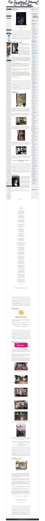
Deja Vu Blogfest (8, 91)
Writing (10, 182)
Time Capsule (8, 169)
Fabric (9, 96)
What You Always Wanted (35, 95)
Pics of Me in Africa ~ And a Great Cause (19, 342)
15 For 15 (8, 61)
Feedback (7, 99)
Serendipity (33, 147)
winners (7, 179)
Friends (9, 104)
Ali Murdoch (8, 64)
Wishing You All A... (15, 9)
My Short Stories (15, 6)
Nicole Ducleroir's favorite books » (8, 58)
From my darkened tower (35, 171)
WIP (9, 179)
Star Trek (9, 157)
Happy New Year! (34, 126)
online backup (10, 134)
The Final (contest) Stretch (16, 458)
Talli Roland (9, 164)
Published (8, 141)
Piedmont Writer (34, 79)
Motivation (9, 129)
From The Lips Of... (9, 105)
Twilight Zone (10, 171)
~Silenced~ (25, 496)
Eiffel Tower (9, 94)
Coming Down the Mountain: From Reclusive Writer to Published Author (34, 41)
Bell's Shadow (33, 181)
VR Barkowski (33, 174)
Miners (9, 127)
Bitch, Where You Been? (34, 115)
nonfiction (10, 132)
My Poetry (19, 6)
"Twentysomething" (34, 136)
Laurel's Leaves (34, 36)
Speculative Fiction (23, 478)
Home (7, 6)
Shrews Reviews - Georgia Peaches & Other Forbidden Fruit (35, 58)
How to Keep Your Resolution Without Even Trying (34, 145)
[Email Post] (20, 34)
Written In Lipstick (34, 162)
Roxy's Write (33, 176)
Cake (8, 76)
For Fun (9, 102)
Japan (7, 119)
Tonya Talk (33, 152)
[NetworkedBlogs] (9, 17)
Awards (7, 68)
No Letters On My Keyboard (34, 143)
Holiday (7, 114)
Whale (9, 178)
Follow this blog (9, 18)
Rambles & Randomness (33, 56)
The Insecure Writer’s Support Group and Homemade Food (34, 31)
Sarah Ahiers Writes (34, 89)
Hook (7, 115)
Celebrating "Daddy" (15, 175)
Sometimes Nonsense (34, 178)
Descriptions (8, 92)
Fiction (8, 100)
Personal (7, 137)
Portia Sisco (33, 92)
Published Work (31, 6)
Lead (7, 122)
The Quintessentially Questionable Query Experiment (34, 82)
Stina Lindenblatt (34, 182)
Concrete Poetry (8, 82)
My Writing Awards (22, 6)
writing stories (9, 183)
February (9, 194)
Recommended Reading (9, 144)
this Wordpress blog (19, 481)
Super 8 (7, 162)
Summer (7, 161)
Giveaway (8, 109)
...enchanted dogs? (34, 69)
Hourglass (10, 115)
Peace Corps (9, 136)
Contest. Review (9, 84)
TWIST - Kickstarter (34, 45)
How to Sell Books (34, 158)
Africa (9, 63)
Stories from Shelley (34, 100)
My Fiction (18, 512)
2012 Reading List (27, 6)
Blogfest (9, 72)
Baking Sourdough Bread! (35, 50)
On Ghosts (33, 156)
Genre (7, 107)
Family (10, 97)
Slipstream (20, 512)
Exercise (7, 96)
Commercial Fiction (8, 81)
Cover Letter (8, 85)
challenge (7, 79)
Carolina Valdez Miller (34, 165)
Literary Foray (8, 124)
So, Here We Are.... (34, 103)
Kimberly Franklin (34, 117)
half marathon (9, 112)
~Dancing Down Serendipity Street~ (34, 112)
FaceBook (7, 97)
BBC (10, 69)
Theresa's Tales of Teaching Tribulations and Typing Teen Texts (34, 53)
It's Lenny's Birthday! (15, 308)
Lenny (9, 122)
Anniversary (9, 66)
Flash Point (7, 102)
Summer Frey (10, 161)
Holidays (10, 114)
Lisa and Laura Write (34, 139)
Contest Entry (15, 512)
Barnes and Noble (8, 69)
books (7, 74)
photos (9, 137)
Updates (7, 173)
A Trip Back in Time (15, 92)
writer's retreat (8, 181)
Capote (10, 76)
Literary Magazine (9, 125)
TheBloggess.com (34, 27)
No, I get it (33, 65)
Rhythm (8, 146)
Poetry (7, 139)
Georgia (9, 107)
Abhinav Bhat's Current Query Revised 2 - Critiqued (34, 84)
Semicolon (9, 149)
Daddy (9, 89)
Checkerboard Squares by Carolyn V (34, 64)
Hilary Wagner (33, 123)
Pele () (33, 105)
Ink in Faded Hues (34, 170)
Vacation (10, 174)
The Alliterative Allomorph (34, 131)
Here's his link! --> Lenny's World (21, 324)
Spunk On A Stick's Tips (35, 29)
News (7, 132)
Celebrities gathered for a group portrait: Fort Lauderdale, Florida (35, 121)
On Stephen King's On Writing (17, 42)
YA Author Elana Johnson (34, 71)
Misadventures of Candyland (20, 349)
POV (9, 139)
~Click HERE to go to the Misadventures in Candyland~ (21, 445)
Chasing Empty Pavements (34, 183)
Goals (9, 110)
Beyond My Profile (10, 6)
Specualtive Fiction (8, 156)
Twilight (7, 171)
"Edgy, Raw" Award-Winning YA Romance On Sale (35, 98)
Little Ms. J (33, 141)
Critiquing (9, 87)
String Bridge (8, 159)
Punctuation (8, 142)
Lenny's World (34, 68)
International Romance (8, 117)
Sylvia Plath (9, 163)
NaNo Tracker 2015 (34, 107)
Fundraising (17, 453)
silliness (9, 152)
